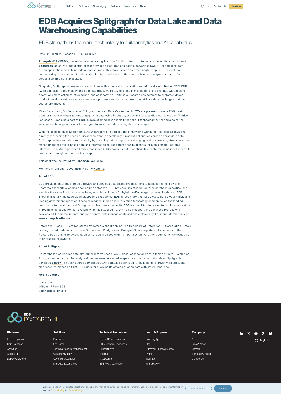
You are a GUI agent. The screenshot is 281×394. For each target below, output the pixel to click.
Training (104, 353)
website (99, 168)
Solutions (84, 6)
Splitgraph (46, 65)
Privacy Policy (57, 390)
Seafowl (57, 262)
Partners (115, 6)
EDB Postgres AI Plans (111, 363)
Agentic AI (12, 353)
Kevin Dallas (164, 86)
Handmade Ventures (89, 161)
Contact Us (220, 6)
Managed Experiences (65, 363)
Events (149, 353)
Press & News (199, 344)
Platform (70, 6)
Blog (148, 344)
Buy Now (236, 6)
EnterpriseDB (48, 61)
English (264, 340)
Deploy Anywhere (16, 358)
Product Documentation (112, 339)
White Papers (153, 363)
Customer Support (63, 353)
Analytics (12, 348)
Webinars (150, 358)
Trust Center (106, 358)
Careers (196, 348)
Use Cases (58, 344)
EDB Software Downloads (113, 344)
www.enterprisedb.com (54, 218)
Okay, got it (223, 388)
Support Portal (107, 348)
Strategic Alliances (201, 353)
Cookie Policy (75, 390)
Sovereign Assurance (64, 358)
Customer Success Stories (160, 348)
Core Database (15, 344)
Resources (130, 6)
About (143, 6)
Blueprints (58, 339)
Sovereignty (100, 6)
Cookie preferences (198, 388)
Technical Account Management (70, 348)
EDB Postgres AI (15, 339)
